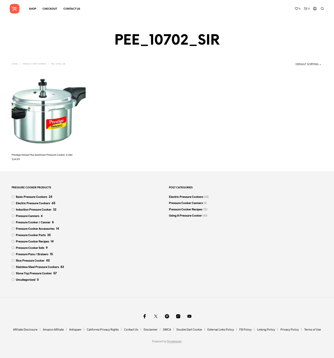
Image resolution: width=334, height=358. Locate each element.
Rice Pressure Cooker (30, 260)
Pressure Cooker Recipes (32, 241)
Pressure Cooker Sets (30, 247)
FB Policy (245, 329)
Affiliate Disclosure (25, 329)
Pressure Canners (27, 216)
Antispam (75, 329)
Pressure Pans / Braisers (32, 254)
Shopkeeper (174, 341)
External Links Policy (220, 329)
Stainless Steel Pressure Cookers (37, 267)
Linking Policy (266, 329)
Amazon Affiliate (53, 329)
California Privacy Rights (103, 329)
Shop (32, 9)
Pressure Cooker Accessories (35, 228)
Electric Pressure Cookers (33, 203)
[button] (297, 9)
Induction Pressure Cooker (33, 209)
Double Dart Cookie (189, 329)
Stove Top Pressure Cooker (34, 273)
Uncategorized (25, 279)
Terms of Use (312, 329)
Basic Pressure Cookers (31, 196)
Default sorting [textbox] (307, 64)
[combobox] (302, 64)
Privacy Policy (289, 329)
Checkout (50, 9)
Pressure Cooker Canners (186, 203)
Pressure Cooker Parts (31, 235)
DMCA (167, 329)
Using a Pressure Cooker (185, 215)
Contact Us (71, 9)
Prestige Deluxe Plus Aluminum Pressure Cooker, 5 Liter (42, 154)
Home (15, 64)
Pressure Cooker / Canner (33, 222)
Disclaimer (151, 329)
